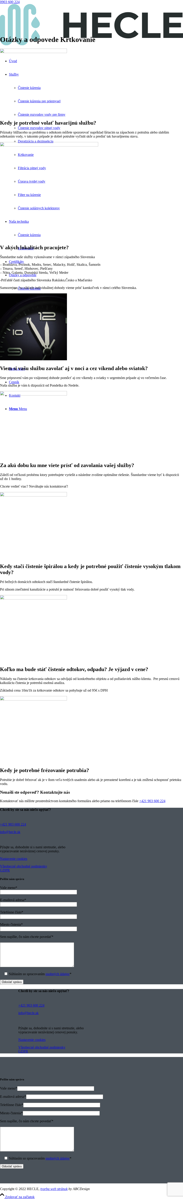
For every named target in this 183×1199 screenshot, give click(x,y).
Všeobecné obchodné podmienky (23, 866)
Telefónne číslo (11, 912)
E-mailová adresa (13, 900)
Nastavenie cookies (13, 859)
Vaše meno (8, 888)
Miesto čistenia (11, 924)
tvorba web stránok (54, 1189)
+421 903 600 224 (152, 801)
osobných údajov (58, 974)
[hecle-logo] (91, 44)
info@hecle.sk (10, 832)
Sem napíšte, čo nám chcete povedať (26, 937)
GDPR (5, 870)
